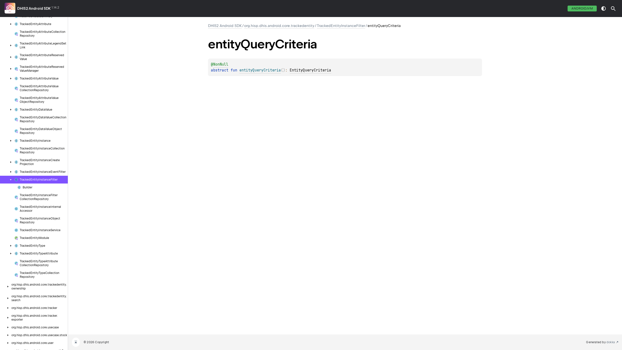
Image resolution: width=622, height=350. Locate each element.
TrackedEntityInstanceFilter (341, 26)
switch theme (603, 8)
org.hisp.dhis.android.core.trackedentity (279, 26)
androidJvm (582, 8)
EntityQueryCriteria (310, 70)
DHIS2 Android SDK (34, 8)
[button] (613, 8)
